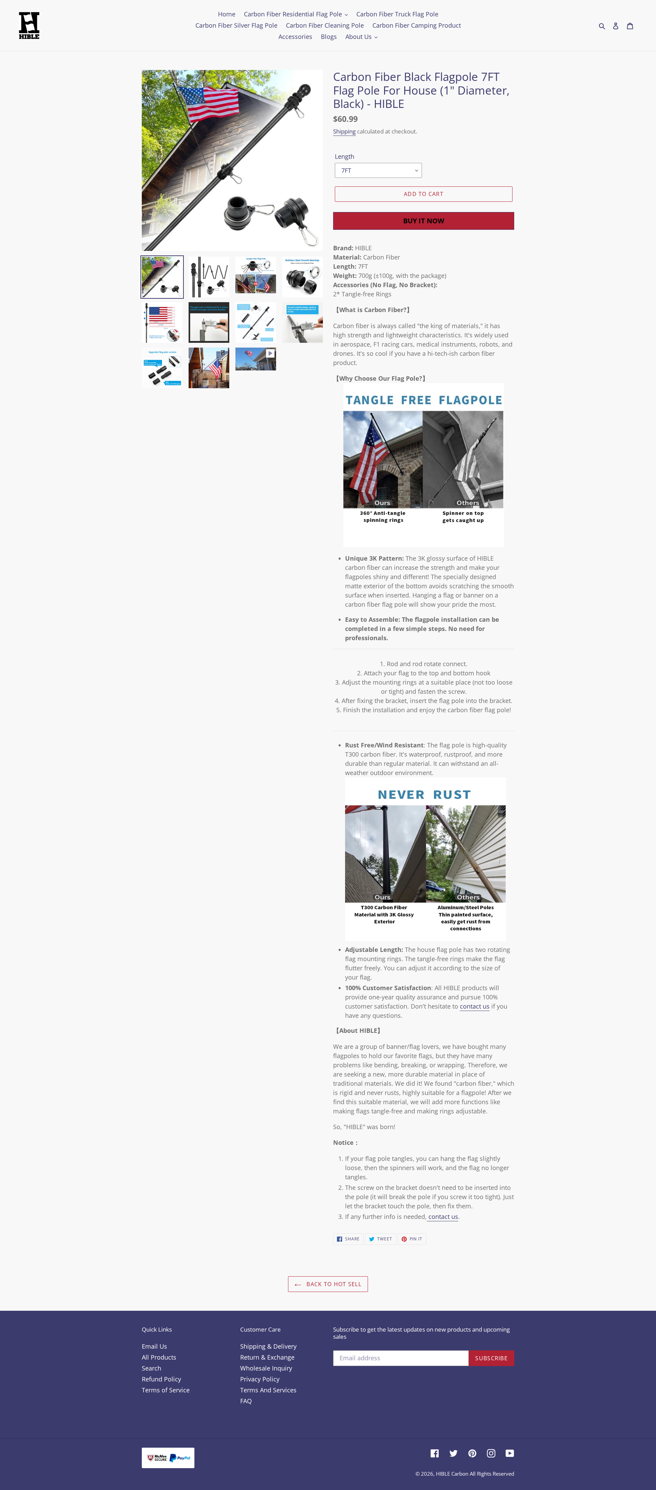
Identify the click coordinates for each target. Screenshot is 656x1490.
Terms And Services (268, 1390)
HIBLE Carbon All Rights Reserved (475, 1473)
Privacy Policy (259, 1379)
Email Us (154, 1346)
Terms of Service (166, 1390)
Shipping (344, 131)
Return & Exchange (267, 1357)
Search (151, 1368)
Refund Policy (161, 1379)
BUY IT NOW (423, 220)
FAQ (246, 1401)
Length (344, 156)
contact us (475, 1006)
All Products (159, 1357)
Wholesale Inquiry (266, 1368)
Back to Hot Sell (333, 1284)
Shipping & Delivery (268, 1346)
